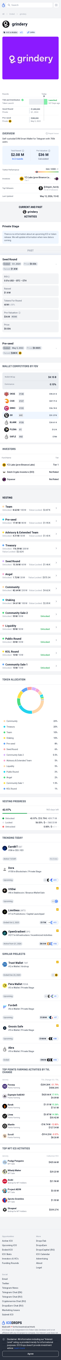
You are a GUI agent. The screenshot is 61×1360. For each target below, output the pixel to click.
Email (5, 1279)
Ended (12, 14)
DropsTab (41, 1241)
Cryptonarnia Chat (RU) (14, 1301)
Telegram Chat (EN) (12, 1292)
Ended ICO (7, 1249)
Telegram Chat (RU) (12, 1296)
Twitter (5, 1283)
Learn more (19, 1348)
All (3, 14)
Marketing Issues (11, 1310)
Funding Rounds (10, 1263)
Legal (39, 1267)
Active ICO (7, 1241)
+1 (21, 32)
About (39, 1263)
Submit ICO (7, 1314)
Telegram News (10, 1288)
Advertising (42, 1258)
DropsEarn (41, 1245)
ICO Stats (7, 1254)
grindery (23, 14)
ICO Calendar (43, 1254)
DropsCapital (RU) (45, 1249)
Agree (30, 1354)
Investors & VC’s (10, 1258)
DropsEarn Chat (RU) (12, 1305)
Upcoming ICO (9, 1245)
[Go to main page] (3, 5)
